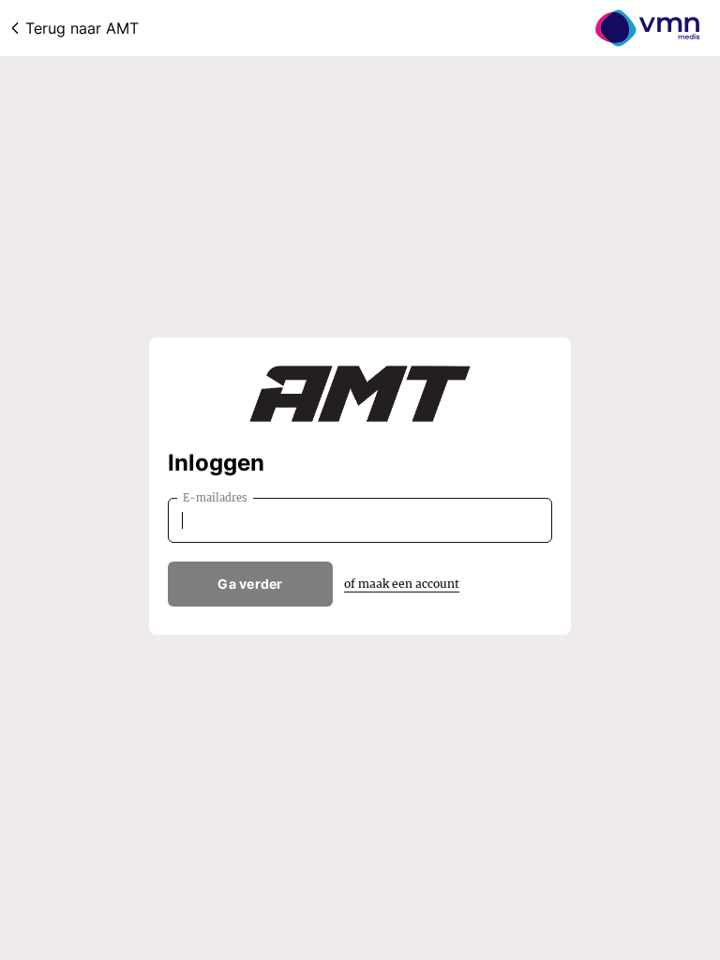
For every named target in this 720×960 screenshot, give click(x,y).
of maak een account (401, 584)
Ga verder (250, 584)
